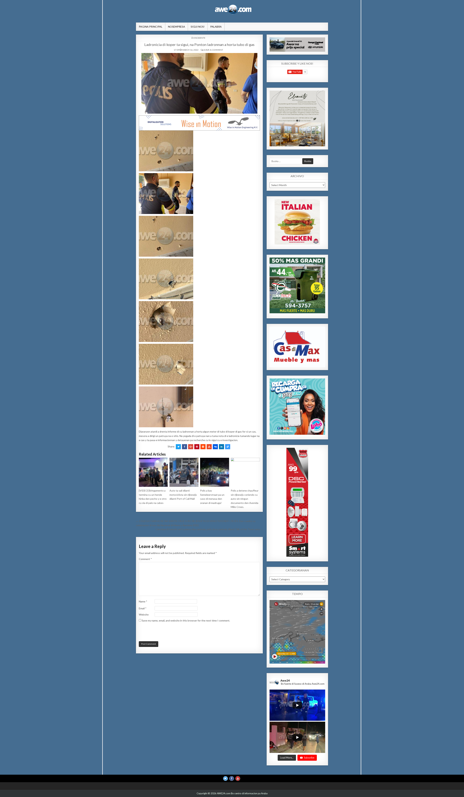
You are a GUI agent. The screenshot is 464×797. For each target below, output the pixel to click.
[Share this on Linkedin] (221, 446)
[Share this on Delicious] (227, 446)
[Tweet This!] (178, 446)
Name (143, 601)
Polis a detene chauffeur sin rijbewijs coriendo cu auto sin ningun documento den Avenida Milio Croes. (244, 498)
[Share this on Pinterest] (196, 446)
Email (142, 608)
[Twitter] (225, 778)
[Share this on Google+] (190, 446)
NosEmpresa (176, 26)
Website (144, 614)
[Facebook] (231, 778)
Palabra (216, 26)
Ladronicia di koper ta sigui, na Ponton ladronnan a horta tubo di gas (199, 44)
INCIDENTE (199, 37)
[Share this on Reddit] (203, 446)
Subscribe (309, 757)
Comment (145, 558)
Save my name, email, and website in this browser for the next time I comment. (186, 620)
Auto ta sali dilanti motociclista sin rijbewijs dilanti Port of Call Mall (183, 494)
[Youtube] (237, 778)
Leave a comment (213, 49)
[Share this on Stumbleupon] (209, 446)
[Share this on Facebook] (184, 446)
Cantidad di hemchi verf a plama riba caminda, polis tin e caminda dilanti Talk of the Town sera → (209, 529)
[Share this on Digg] (215, 446)
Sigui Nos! (198, 26)
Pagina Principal (150, 26)
